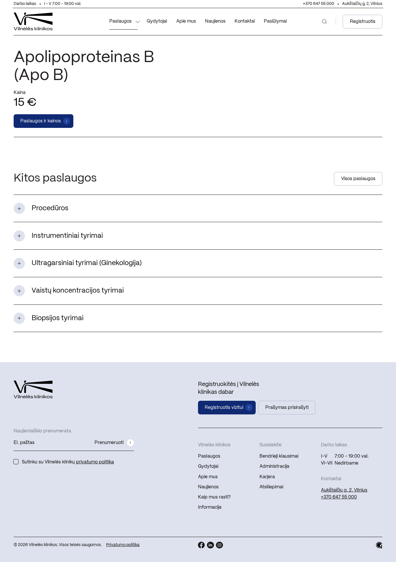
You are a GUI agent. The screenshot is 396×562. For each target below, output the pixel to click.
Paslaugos (120, 21)
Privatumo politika (122, 545)
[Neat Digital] (379, 545)
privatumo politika (95, 462)
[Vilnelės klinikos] (33, 21)
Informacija (209, 507)
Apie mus (186, 21)
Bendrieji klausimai (278, 456)
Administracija (274, 466)
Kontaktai (245, 21)
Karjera (267, 477)
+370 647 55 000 (318, 4)
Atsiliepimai (271, 487)
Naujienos (215, 21)
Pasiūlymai (275, 21)
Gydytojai (157, 21)
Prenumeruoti (109, 442)
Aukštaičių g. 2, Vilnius (362, 4)
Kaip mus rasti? (214, 497)
